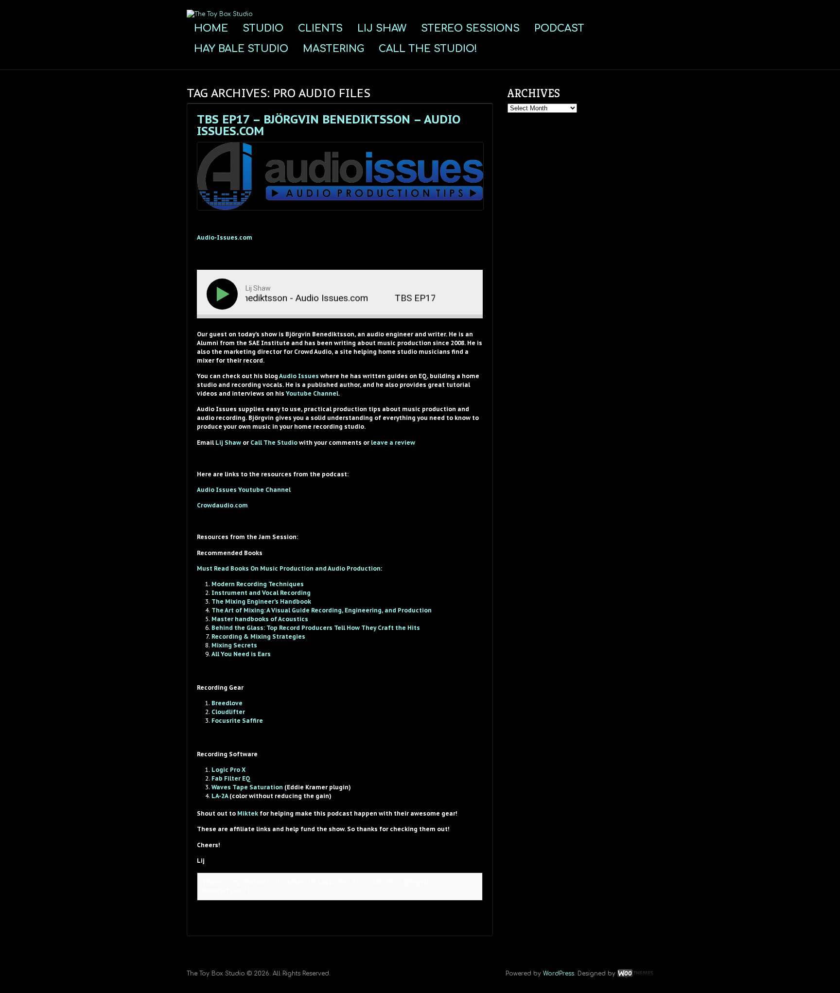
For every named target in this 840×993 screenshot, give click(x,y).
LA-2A (219, 796)
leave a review (393, 442)
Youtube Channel (312, 393)
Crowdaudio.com (222, 505)
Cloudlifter (228, 711)
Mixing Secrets (234, 645)
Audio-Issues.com (224, 237)
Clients (320, 28)
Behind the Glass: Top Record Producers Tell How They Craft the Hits (315, 627)
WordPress (558, 973)
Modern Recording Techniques (257, 584)
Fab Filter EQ (230, 778)
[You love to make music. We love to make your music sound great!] (220, 14)
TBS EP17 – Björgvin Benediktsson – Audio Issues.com (328, 125)
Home (211, 28)
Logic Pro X (228, 769)
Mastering (333, 48)
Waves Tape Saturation (247, 787)
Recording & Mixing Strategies (258, 636)
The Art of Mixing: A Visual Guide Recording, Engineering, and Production (321, 610)
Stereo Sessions (470, 28)
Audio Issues (299, 376)
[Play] (224, 294)
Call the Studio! (428, 48)
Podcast (559, 28)
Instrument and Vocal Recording (261, 592)
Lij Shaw (381, 28)
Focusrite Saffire (237, 720)
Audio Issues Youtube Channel (244, 489)
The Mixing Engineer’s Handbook (261, 601)
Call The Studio (274, 442)
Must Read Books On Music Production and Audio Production (289, 568)
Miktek (247, 813)
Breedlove (227, 703)
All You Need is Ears (241, 654)
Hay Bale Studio (241, 48)
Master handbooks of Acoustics (259, 619)
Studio (263, 28)
